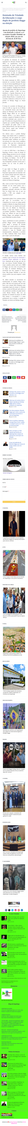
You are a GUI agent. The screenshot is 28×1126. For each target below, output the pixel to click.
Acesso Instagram (7, 473)
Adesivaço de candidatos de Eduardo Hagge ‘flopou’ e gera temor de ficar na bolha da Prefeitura (16, 343)
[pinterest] (5, 381)
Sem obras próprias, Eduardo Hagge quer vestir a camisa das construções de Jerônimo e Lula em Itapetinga (17, 413)
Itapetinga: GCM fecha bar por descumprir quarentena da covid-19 (12, 1044)
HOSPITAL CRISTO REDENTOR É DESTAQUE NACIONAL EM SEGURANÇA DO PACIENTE (11, 1016)
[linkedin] (22, 910)
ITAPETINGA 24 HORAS (6, 1008)
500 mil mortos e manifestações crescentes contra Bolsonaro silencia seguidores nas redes (17, 945)
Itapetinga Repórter (6, 1042)
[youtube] (23, 377)
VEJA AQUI (18, 253)
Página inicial (6, 8)
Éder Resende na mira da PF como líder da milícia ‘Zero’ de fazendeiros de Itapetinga (17, 954)
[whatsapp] (14, 377)
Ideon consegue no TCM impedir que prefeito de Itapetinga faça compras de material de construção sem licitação (16, 434)
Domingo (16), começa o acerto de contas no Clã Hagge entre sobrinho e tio (16, 362)
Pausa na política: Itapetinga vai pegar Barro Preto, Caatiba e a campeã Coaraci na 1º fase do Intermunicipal (16, 423)
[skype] (12, 910)
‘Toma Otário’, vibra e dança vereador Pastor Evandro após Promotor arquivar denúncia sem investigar (16, 928)
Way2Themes (14, 1122)
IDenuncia (17, 332)
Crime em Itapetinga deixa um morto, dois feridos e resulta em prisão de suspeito (12, 1010)
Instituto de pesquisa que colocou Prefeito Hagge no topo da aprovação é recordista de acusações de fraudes (17, 962)
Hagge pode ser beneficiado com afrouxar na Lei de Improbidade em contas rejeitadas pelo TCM (17, 937)
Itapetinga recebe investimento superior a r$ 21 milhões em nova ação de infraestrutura (13, 1032)
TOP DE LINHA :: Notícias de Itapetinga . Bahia (12, 1020)
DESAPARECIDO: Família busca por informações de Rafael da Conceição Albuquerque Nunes (13, 1038)
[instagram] (19, 377)
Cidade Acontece (5, 1014)
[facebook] (5, 377)
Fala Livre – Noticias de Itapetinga (9, 1030)
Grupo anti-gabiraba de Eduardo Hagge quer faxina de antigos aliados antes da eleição (17, 445)
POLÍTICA (11, 8)
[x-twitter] (9, 377)
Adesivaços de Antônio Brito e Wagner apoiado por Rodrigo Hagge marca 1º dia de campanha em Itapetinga (16, 353)
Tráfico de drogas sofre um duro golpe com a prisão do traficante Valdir (16, 918)
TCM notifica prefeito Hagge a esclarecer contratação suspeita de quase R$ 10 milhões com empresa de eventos (16, 972)
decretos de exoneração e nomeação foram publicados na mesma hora (14, 259)
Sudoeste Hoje (5, 1048)
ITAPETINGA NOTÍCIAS (6, 1036)
